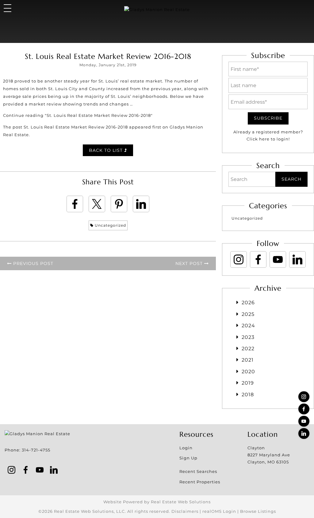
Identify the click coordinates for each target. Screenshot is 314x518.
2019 (248, 383)
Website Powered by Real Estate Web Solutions (157, 501)
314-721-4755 (36, 449)
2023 (248, 337)
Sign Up (188, 457)
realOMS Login (219, 511)
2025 (248, 314)
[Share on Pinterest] (119, 204)
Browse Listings (258, 511)
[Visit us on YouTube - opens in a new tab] (303, 421)
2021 (248, 360)
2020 (248, 371)
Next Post (189, 263)
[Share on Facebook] (75, 204)
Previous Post (32, 263)
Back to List (106, 150)
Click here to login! (268, 138)
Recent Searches (198, 471)
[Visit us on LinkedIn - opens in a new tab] (303, 433)
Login (186, 447)
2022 (248, 348)
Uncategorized (110, 225)
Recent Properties (199, 481)
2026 (248, 302)
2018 (248, 394)
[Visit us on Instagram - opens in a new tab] (303, 396)
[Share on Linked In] (141, 204)
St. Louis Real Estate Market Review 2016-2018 (76, 127)
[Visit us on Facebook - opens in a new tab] (303, 409)
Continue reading (78, 115)
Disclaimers (184, 511)
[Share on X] (97, 204)
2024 (248, 325)
